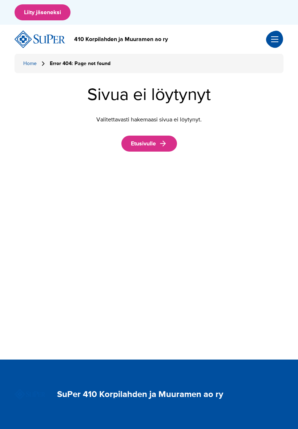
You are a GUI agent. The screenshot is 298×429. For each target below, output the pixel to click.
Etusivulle (143, 143)
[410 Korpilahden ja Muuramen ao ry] (40, 39)
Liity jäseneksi (42, 12)
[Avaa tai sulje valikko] (274, 39)
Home (30, 63)
